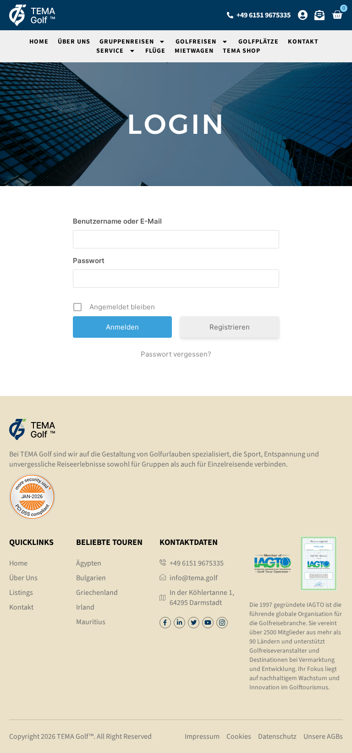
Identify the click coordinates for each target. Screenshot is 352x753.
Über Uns (74, 41)
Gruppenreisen (126, 41)
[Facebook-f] (165, 622)
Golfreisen (196, 41)
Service (110, 50)
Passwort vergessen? (176, 354)
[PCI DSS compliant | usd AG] (32, 517)
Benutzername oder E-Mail (117, 221)
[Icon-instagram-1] (222, 622)
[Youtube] (208, 622)
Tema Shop (241, 50)
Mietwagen (194, 50)
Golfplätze (258, 41)
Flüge (155, 50)
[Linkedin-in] (179, 622)
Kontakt (303, 41)
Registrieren (229, 327)
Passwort (88, 260)
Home (39, 41)
